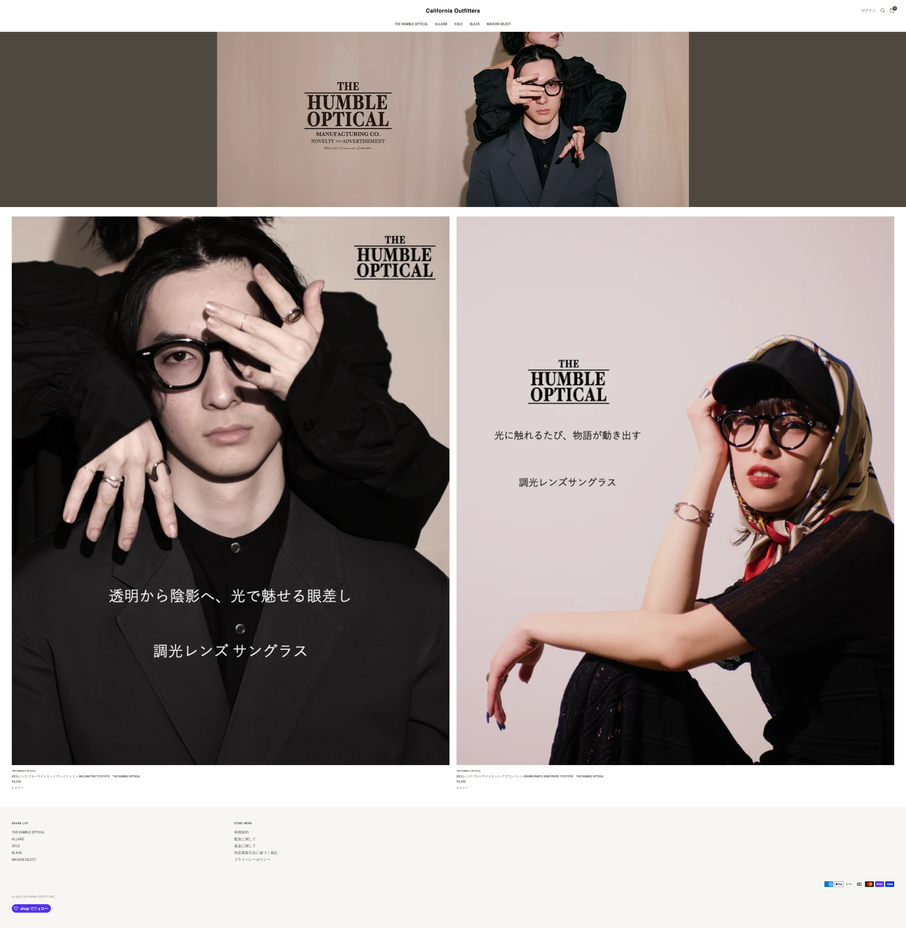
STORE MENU (243, 823)
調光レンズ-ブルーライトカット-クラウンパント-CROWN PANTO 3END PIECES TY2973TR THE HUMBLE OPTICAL (530, 776)
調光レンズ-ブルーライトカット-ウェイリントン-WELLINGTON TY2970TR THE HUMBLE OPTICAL (76, 776)
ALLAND (441, 24)
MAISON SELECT (499, 24)
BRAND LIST (20, 823)
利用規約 (241, 832)
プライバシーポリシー (252, 860)
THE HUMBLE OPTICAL (411, 24)
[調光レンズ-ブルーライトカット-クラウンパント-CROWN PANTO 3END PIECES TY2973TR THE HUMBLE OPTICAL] (675, 490)
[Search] (882, 10)
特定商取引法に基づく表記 (256, 853)
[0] (890, 10)
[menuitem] (411, 24)
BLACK (475, 24)
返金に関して (245, 846)
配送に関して (245, 839)
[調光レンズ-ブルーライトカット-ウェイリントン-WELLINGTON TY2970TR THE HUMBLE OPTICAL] (230, 490)
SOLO (458, 24)
